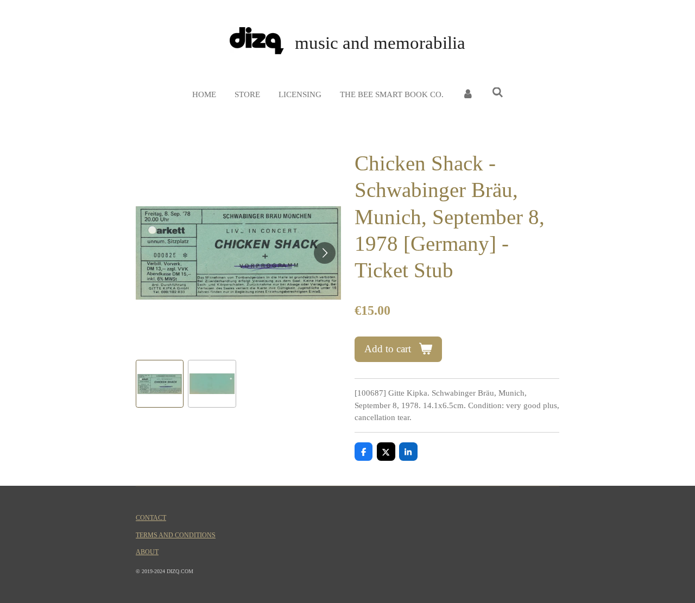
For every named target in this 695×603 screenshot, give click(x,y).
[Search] (497, 93)
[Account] (468, 95)
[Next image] (325, 253)
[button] (160, 384)
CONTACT (151, 518)
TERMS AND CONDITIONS (176, 535)
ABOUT (147, 552)
